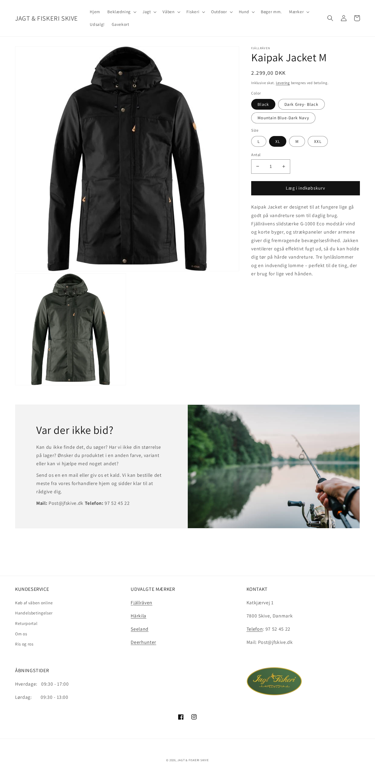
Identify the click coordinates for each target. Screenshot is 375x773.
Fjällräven (141, 602)
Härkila (138, 616)
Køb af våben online (34, 602)
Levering (283, 83)
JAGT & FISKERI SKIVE (193, 760)
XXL (317, 141)
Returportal (26, 623)
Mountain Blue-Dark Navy (283, 117)
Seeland (140, 629)
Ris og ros (24, 644)
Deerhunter (143, 642)
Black (263, 104)
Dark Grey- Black (301, 104)
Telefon (255, 629)
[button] (121, 11)
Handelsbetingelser (34, 613)
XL (277, 141)
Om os (21, 633)
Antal (256, 154)
